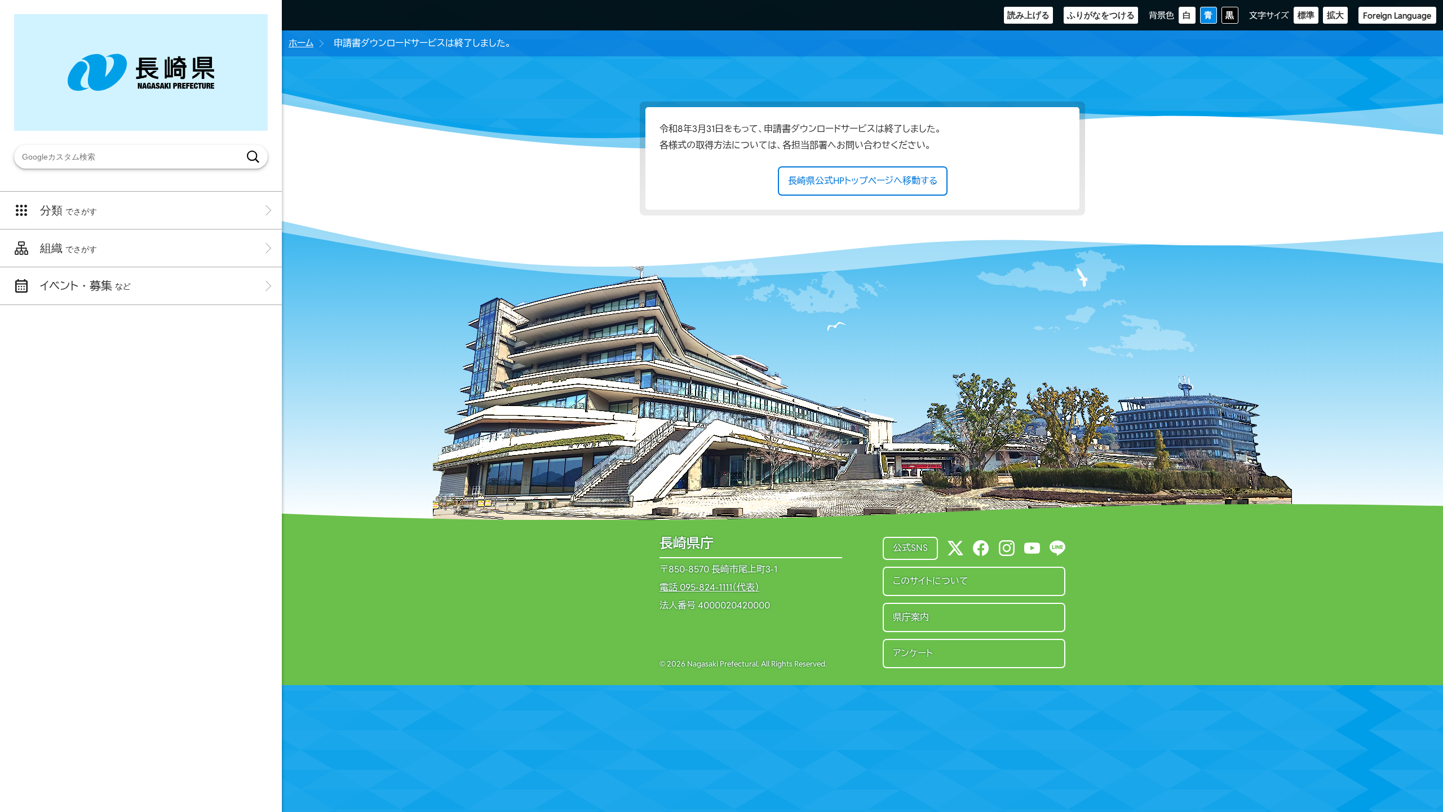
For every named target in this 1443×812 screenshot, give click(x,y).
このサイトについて (930, 581)
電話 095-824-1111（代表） (709, 587)
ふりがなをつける (1101, 15)
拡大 (1335, 15)
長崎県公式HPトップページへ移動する (862, 181)
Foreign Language (1397, 15)
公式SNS (910, 548)
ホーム (301, 43)
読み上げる (1028, 15)
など (85, 286)
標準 (1306, 15)
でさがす (68, 210)
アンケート (913, 653)
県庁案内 (911, 617)
